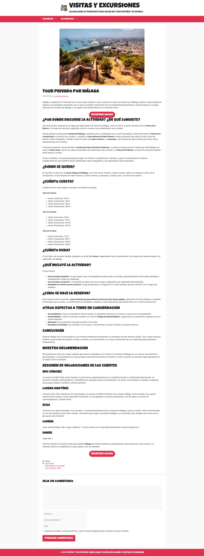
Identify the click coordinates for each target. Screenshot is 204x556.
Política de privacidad (133, 552)
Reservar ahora (102, 114)
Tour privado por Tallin (53, 468)
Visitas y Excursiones (104, 6)
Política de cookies (111, 552)
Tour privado (49, 463)
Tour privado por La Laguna (55, 465)
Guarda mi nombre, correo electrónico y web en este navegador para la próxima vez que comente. (87, 531)
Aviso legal (95, 552)
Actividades (67, 19)
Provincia (47, 19)
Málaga (47, 461)
